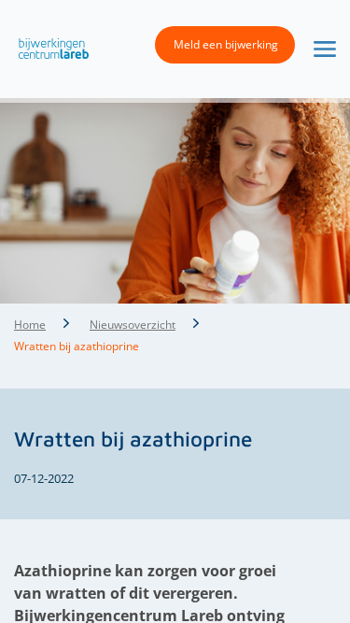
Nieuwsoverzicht (132, 325)
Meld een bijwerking (226, 44)
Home (30, 325)
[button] (49, 47)
